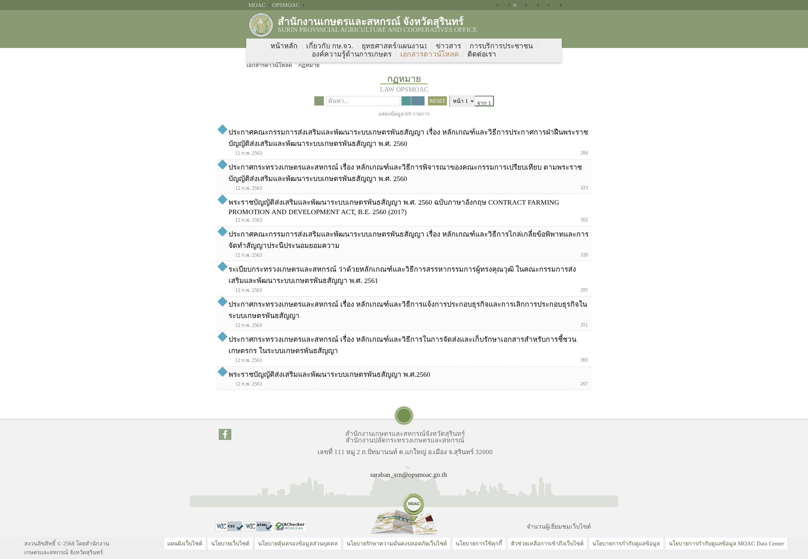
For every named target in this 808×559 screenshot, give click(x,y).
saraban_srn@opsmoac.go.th (408, 474)
